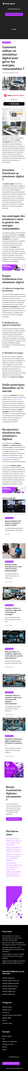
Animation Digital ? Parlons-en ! (11, 1063)
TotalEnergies (6, 457)
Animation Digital (7, 1007)
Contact (4, 1049)
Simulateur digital (6, 42)
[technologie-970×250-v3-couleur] (14, 270)
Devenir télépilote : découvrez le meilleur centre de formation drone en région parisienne (13, 956)
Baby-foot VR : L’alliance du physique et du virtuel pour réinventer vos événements (13, 849)
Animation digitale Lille (8, 978)
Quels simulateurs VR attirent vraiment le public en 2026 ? (13, 523)
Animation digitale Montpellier (10, 983)
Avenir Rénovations (16, 399)
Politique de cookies (7, 1044)
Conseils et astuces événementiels (11, 1015)
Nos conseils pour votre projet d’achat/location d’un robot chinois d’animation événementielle (12, 938)
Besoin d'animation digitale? (14, 14)
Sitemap (4, 1047)
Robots (4, 1020)
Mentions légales (7, 1036)
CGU (3, 1039)
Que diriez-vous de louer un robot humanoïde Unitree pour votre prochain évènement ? (13, 949)
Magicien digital (6, 1018)
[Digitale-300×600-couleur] (14, 918)
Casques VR (5, 1012)
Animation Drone (7, 1010)
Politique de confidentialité (9, 1041)
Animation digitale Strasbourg (10, 980)
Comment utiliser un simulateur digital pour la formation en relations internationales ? (13, 700)
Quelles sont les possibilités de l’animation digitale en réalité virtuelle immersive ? (13, 874)
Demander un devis (14, 819)
